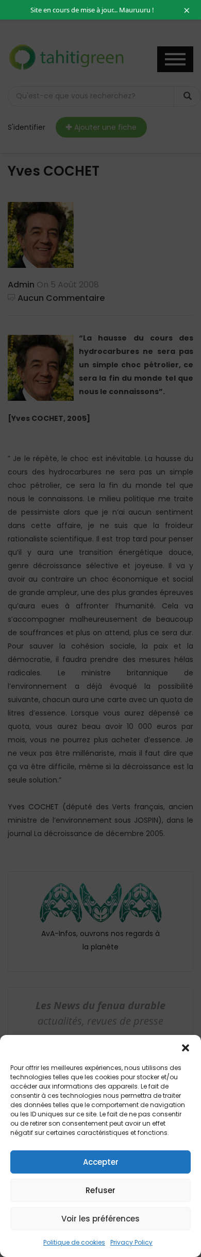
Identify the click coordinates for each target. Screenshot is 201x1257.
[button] (185, 1048)
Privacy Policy (131, 1242)
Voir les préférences (100, 1218)
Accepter (101, 1162)
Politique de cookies (74, 1242)
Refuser (100, 1190)
